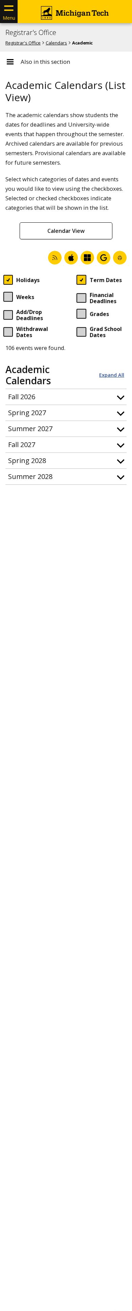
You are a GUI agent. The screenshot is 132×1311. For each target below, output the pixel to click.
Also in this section (45, 61)
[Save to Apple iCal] (71, 257)
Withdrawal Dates (32, 332)
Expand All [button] (111, 375)
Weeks (25, 297)
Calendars (56, 43)
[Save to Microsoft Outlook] (87, 257)
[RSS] (55, 257)
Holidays (28, 280)
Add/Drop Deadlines (29, 315)
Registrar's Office (30, 33)
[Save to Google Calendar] (103, 257)
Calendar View (66, 231)
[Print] (120, 257)
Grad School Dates (106, 332)
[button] (66, 397)
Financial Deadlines (103, 298)
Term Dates (106, 280)
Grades (99, 314)
